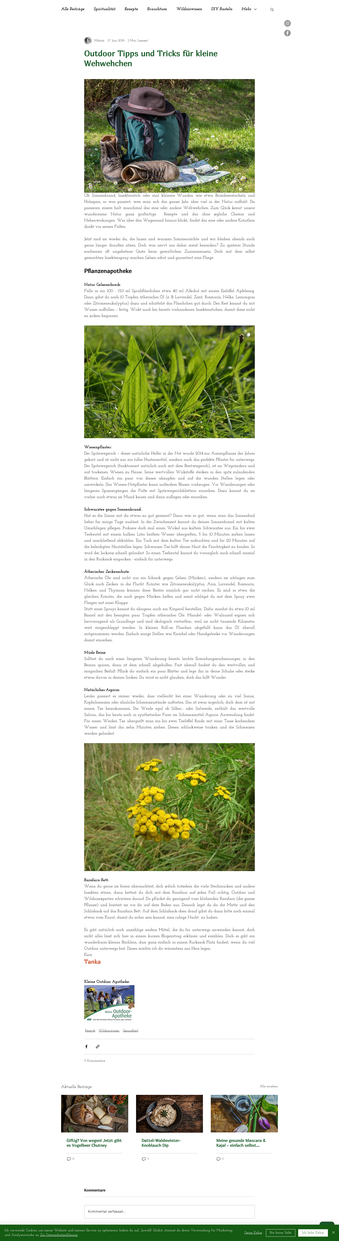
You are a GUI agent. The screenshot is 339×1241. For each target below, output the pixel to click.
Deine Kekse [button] (253, 1233)
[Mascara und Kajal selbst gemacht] (244, 1113)
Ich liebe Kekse (313, 1233)
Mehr (246, 9)
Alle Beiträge (72, 9)
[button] (272, 9)
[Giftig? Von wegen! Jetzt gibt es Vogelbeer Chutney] (94, 1113)
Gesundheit (130, 1030)
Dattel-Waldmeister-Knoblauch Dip (161, 1143)
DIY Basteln (221, 9)
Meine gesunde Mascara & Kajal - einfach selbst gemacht (241, 1143)
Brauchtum (157, 9)
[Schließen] (333, 1232)
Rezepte (131, 9)
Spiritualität (104, 9)
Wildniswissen (189, 9)
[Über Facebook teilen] (86, 1046)
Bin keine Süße (280, 1233)
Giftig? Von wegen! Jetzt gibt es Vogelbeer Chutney (94, 1143)
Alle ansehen (269, 1086)
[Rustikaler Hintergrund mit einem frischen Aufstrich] (169, 1114)
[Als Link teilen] (97, 1046)
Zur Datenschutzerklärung (59, 1235)
